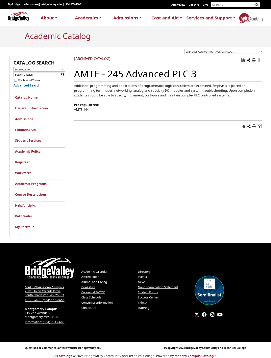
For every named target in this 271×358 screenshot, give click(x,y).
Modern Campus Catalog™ (195, 356)
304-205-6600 (73, 4)
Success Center (148, 297)
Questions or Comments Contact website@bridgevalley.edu (63, 348)
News (141, 282)
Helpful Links (25, 205)
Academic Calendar (94, 271)
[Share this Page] (249, 60)
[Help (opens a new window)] (259, 60)
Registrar (22, 162)
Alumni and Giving (94, 282)
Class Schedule (91, 297)
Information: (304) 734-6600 (44, 322)
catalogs (65, 356)
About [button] (47, 18)
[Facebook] (204, 314)
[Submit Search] (257, 4)
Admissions (24, 119)
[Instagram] (212, 314)
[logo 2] (251, 17)
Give (205, 5)
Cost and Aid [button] (165, 18)
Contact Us (88, 308)
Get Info (194, 5)
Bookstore (88, 287)
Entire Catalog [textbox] (23, 69)
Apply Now (178, 5)
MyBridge (14, 4)
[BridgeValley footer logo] (49, 268)
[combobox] (224, 51)
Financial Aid (25, 130)
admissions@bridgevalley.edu (43, 4)
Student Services (28, 140)
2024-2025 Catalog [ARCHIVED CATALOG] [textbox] (209, 51)
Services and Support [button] (209, 18)
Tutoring (143, 308)
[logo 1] (18, 16)
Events (142, 277)
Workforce (23, 173)
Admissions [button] (125, 18)
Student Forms (148, 292)
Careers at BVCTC (93, 292)
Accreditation (90, 277)
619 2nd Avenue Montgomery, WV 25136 (42, 313)
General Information (31, 108)
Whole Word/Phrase (29, 80)
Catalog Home (26, 97)
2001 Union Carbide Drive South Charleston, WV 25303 (44, 291)
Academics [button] (86, 18)
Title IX (142, 302)
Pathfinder (23, 216)
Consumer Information (97, 302)
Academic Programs (31, 184)
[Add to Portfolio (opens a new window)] (243, 60)
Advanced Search (26, 85)
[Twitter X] (196, 314)
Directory (144, 271)
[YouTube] (220, 314)
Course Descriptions (31, 194)
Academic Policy (27, 151)
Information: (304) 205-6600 (44, 300)
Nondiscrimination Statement (158, 287)
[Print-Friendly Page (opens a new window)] (254, 60)
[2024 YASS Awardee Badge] (209, 290)
